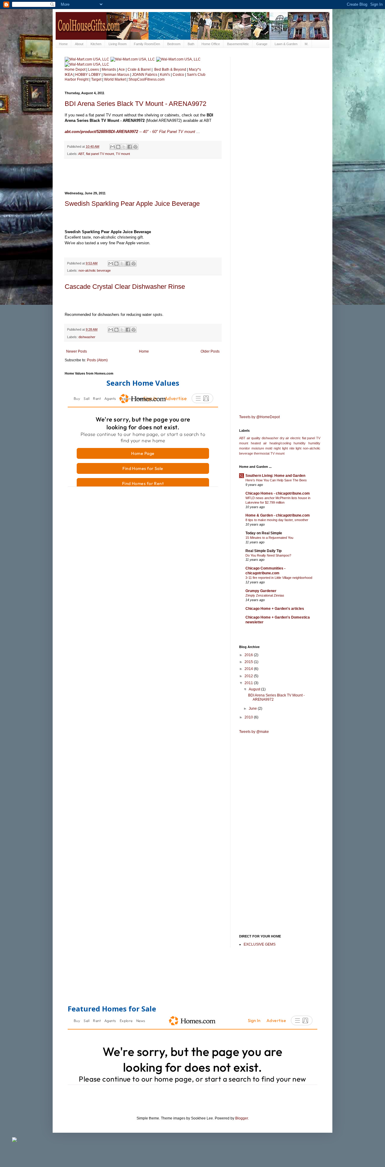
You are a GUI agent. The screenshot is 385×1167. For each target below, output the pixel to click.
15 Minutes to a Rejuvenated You (269, 537)
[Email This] (112, 147)
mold (268, 448)
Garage (261, 44)
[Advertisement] (142, 175)
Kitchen (96, 44)
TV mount (123, 154)
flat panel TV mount (100, 154)
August (255, 689)
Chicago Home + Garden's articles (274, 609)
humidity (300, 443)
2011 (249, 683)
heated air (259, 443)
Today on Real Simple (263, 533)
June (253, 708)
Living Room (118, 44)
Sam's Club (196, 75)
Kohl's (165, 75)
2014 (249, 669)
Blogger (241, 1118)
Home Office (211, 44)
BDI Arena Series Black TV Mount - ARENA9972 (135, 103)
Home (63, 44)
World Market (115, 79)
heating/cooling (280, 443)
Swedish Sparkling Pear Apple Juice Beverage (132, 203)
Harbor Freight (76, 79)
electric (295, 438)
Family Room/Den (147, 44)
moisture (257, 448)
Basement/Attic (238, 44)
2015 (249, 662)
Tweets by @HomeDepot (259, 417)
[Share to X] (124, 147)
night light (281, 448)
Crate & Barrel (139, 69)
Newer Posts (76, 351)
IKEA (68, 75)
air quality (254, 438)
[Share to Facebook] (130, 147)
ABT (81, 154)
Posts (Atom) (97, 360)
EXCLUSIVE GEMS (260, 944)
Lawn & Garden (286, 44)
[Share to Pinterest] (135, 147)
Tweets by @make (254, 732)
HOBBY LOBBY (88, 75)
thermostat (262, 453)
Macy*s (195, 69)
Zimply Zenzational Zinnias (264, 595)
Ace (122, 69)
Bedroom (173, 44)
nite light (295, 448)
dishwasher (87, 337)
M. (306, 44)
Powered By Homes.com (197, 493)
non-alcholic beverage (95, 270)
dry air (284, 438)
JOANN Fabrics (145, 75)
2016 (249, 655)
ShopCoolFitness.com (146, 79)
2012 (249, 676)
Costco (178, 75)
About (79, 44)
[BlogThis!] (118, 147)
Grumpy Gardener (260, 591)
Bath (191, 44)
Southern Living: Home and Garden (275, 476)
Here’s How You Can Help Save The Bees (276, 480)
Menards (109, 69)
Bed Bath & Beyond (170, 69)
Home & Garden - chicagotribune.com (277, 515)
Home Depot (75, 69)
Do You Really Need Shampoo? (268, 555)
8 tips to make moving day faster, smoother (276, 520)
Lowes (93, 69)
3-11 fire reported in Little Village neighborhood (278, 577)
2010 (249, 717)
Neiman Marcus (116, 75)
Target (96, 79)
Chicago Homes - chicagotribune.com (277, 493)
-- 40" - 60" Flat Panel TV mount (130, 131)
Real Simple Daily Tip (263, 551)
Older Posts (210, 351)
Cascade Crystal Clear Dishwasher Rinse (125, 286)
